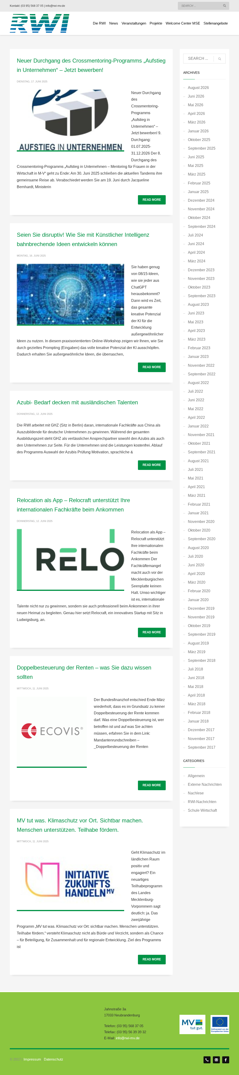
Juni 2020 (196, 565)
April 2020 (196, 574)
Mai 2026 (195, 105)
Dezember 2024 (201, 200)
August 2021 (198, 461)
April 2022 (196, 417)
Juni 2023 (196, 313)
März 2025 (196, 174)
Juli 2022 (195, 391)
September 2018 (201, 661)
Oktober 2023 (199, 287)
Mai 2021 (195, 478)
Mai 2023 (195, 322)
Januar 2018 (198, 721)
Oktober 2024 (199, 218)
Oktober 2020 (199, 530)
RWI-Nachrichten (202, 802)
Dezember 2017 (201, 730)
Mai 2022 (195, 409)
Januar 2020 (198, 600)
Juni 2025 (196, 157)
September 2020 (201, 539)
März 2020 (196, 582)
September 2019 (201, 634)
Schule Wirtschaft (202, 810)
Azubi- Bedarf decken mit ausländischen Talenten (77, 402)
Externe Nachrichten (205, 784)
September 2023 (201, 296)
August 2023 (198, 305)
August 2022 (198, 383)
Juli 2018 (195, 669)
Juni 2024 (196, 244)
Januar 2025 (198, 192)
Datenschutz (53, 1059)
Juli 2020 (195, 556)
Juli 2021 (195, 470)
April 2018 (196, 695)
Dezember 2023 (201, 270)
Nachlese (196, 793)
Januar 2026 (198, 131)
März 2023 (196, 339)
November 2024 (201, 209)
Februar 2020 (199, 591)
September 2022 (201, 374)
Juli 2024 (195, 235)
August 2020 (198, 548)
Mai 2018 (195, 687)
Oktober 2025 (199, 140)
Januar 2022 (198, 426)
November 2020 (201, 522)
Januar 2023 (198, 357)
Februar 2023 (199, 348)
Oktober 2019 (199, 626)
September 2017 (201, 747)
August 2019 (198, 643)
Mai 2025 (195, 166)
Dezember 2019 (201, 608)
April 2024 (196, 252)
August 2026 (198, 88)
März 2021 (196, 495)
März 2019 (196, 652)
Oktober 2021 (199, 443)
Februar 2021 (199, 504)
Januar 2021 (198, 513)
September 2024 (201, 227)
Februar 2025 (199, 183)
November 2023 (201, 279)
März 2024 (196, 261)
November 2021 (201, 435)
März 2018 (196, 704)
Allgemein (196, 776)
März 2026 (196, 122)
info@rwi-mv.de (128, 1038)
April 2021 (196, 487)
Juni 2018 (196, 678)
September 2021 (201, 452)
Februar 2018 (199, 713)
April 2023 (196, 331)
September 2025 (201, 148)
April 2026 (196, 114)
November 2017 (201, 739)
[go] (224, 5)
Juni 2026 (196, 96)
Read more (152, 199)
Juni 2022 (196, 400)
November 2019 (201, 617)
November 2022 (201, 365)
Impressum (32, 1059)
